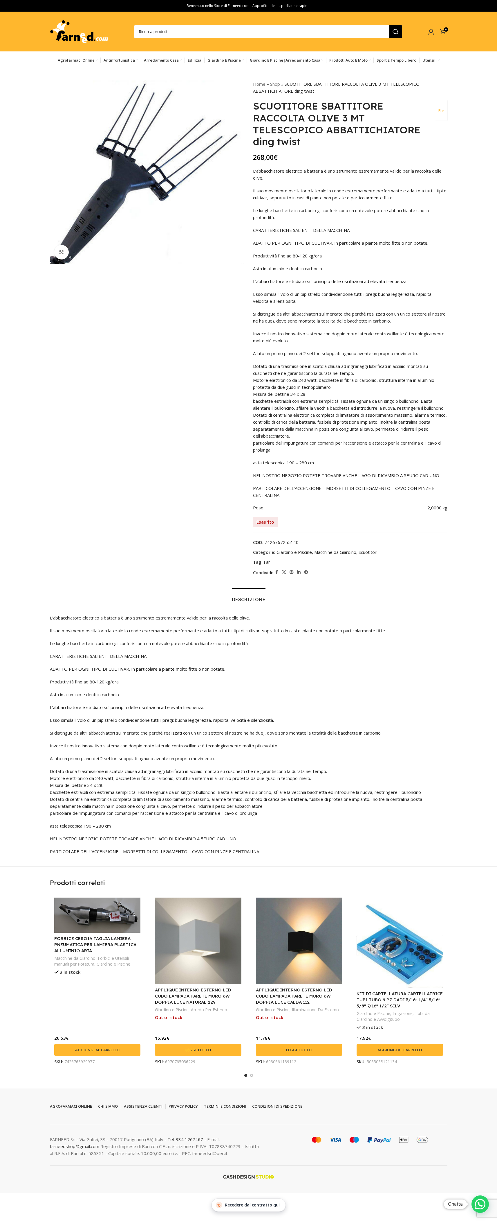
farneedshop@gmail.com (74, 1146)
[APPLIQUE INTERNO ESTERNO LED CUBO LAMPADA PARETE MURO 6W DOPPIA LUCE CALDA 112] (299, 941)
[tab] (248, 597)
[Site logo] (79, 31)
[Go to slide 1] (245, 1075)
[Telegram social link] (306, 572)
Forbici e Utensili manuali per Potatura (91, 961)
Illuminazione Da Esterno (315, 1009)
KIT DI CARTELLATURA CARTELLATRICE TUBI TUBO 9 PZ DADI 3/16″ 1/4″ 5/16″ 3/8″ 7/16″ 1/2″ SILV (400, 1000)
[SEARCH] (395, 31)
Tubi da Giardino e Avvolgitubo (393, 1016)
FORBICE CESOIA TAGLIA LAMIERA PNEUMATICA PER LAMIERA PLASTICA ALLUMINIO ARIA (95, 944)
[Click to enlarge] (61, 252)
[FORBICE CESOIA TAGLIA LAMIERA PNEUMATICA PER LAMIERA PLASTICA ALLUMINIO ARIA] (97, 915)
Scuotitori (368, 552)
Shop (275, 84)
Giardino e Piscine (294, 552)
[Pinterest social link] (291, 572)
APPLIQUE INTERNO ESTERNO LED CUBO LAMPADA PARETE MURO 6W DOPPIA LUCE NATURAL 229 (193, 996)
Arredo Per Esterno (209, 1009)
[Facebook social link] (276, 572)
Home (259, 84)
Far (441, 110)
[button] (97, 1050)
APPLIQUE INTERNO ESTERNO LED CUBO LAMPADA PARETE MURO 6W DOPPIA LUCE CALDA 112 (294, 996)
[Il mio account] (431, 31)
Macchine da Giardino (335, 552)
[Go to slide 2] (251, 1075)
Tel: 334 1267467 (185, 1139)
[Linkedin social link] (298, 572)
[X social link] (284, 572)
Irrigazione (403, 1013)
